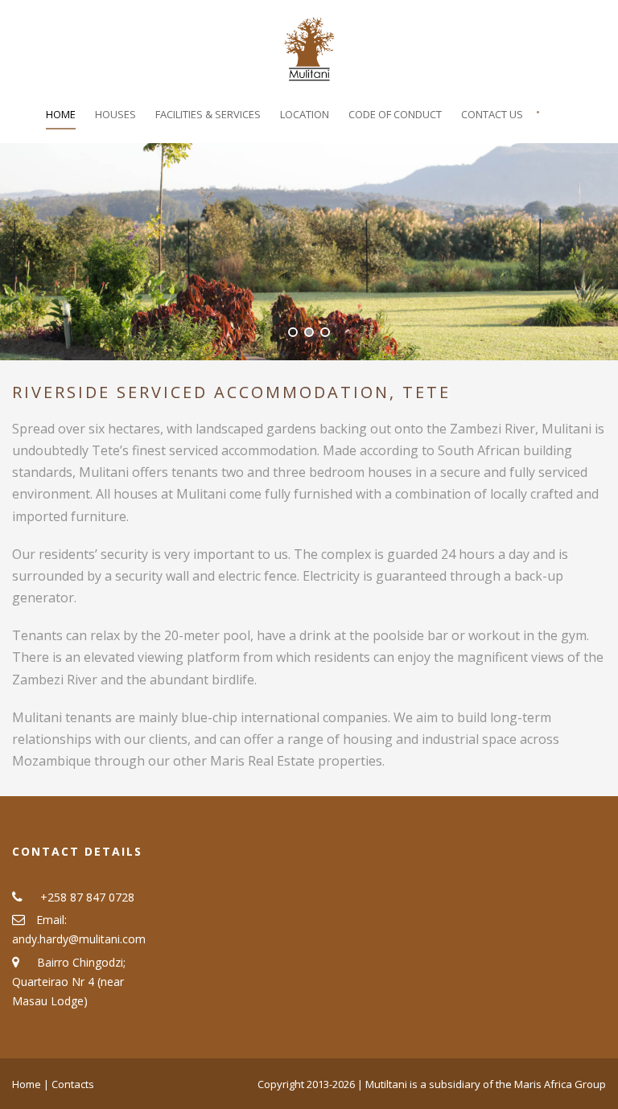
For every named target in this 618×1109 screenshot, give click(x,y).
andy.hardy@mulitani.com (79, 939)
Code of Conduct (395, 114)
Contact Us (492, 114)
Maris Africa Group (560, 1084)
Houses (115, 114)
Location (304, 114)
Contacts (73, 1084)
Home (61, 114)
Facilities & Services (208, 114)
